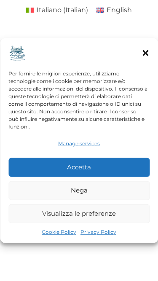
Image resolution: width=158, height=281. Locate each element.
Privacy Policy (98, 231)
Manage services (79, 143)
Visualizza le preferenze (79, 213)
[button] (145, 52)
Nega (79, 190)
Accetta (79, 167)
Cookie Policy (59, 231)
